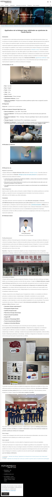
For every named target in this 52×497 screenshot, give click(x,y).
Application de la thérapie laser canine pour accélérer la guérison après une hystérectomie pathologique (28, 458)
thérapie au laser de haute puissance (27, 174)
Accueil (2, 25)
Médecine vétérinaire (9, 25)
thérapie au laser (35, 49)
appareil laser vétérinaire (41, 57)
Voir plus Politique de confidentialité (9, 490)
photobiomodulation (36, 204)
